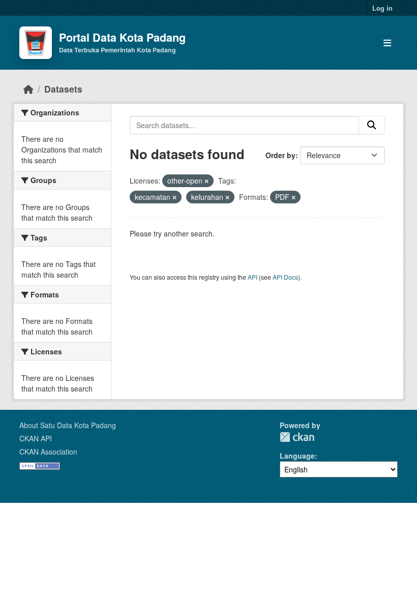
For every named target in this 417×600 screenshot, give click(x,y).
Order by (280, 155)
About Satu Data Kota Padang (67, 425)
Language (297, 456)
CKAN (297, 437)
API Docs (285, 277)
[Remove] (206, 181)
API (252, 277)
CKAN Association (48, 451)
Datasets (63, 88)
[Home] (28, 88)
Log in (382, 8)
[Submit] (372, 125)
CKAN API (35, 438)
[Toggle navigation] (387, 43)
